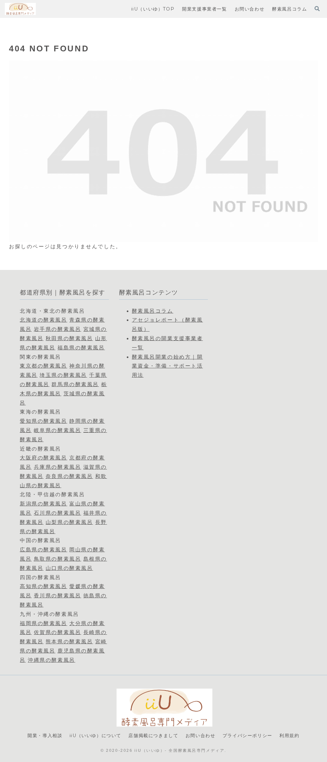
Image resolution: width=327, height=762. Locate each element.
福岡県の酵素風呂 (43, 623)
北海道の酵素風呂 (43, 320)
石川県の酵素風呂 (57, 513)
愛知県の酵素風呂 (43, 421)
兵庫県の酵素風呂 (57, 467)
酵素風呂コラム (152, 311)
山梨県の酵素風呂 (69, 522)
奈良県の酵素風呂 (69, 476)
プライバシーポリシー (247, 735)
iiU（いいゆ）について (95, 735)
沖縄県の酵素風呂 (51, 660)
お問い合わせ (201, 735)
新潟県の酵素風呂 (43, 503)
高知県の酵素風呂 (43, 586)
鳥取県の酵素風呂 (57, 559)
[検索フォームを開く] (317, 8)
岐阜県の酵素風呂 (57, 430)
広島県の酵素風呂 (43, 549)
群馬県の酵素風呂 (75, 384)
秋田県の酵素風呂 (69, 338)
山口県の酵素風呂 (69, 568)
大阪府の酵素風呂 (43, 457)
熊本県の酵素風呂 (69, 641)
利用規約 (289, 735)
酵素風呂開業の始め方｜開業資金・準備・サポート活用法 (167, 366)
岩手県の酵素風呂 (57, 329)
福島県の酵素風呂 (81, 347)
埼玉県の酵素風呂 (63, 375)
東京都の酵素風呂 (43, 366)
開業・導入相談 (44, 735)
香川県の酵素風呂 (57, 595)
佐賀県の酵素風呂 (57, 632)
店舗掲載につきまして (153, 735)
